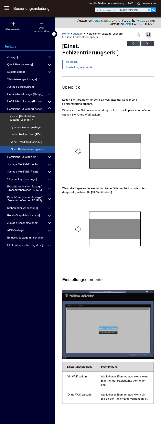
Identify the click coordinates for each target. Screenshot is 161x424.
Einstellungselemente (79, 67)
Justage (78, 33)
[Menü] (9, 8)
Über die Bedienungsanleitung (105, 3)
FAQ (130, 3)
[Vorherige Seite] (133, 45)
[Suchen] (153, 10)
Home (66, 33)
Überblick (72, 61)
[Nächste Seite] (147, 45)
